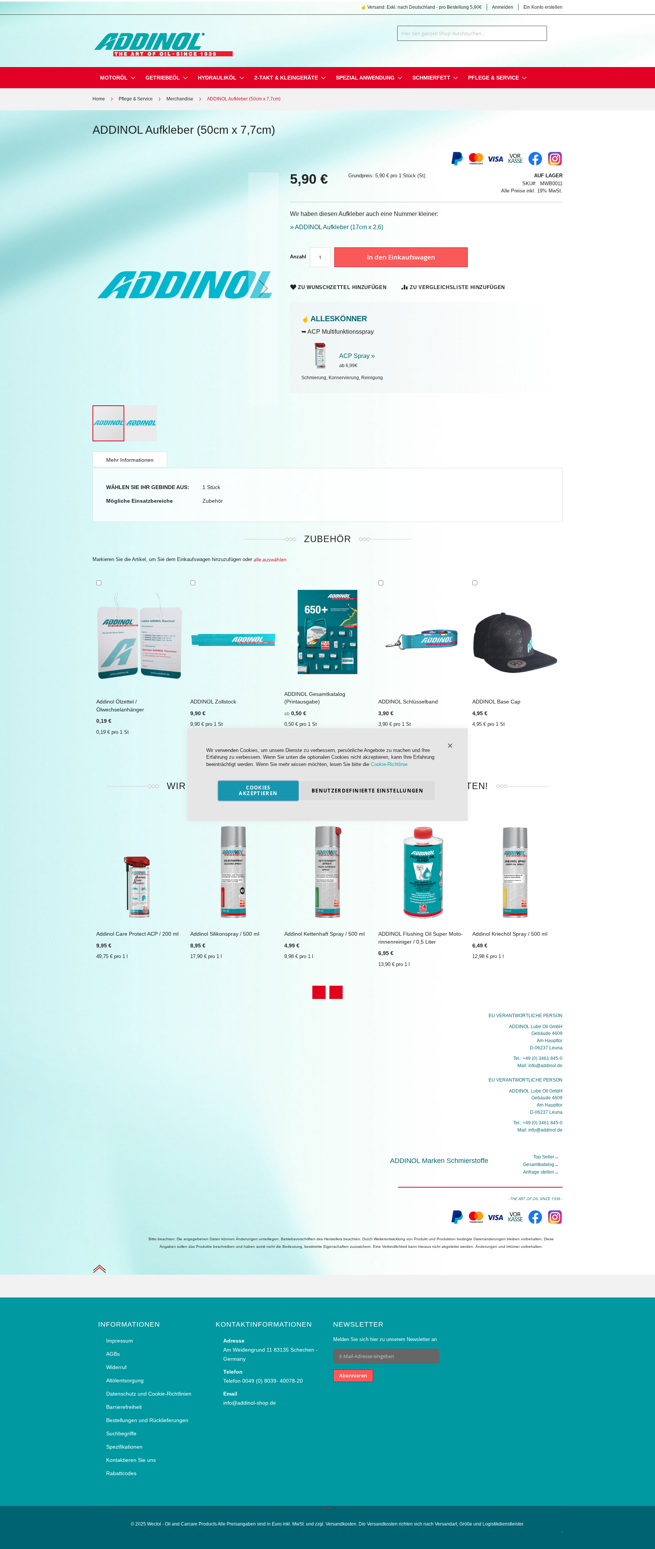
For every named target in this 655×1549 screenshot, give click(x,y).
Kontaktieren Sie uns (131, 1460)
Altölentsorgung (125, 1380)
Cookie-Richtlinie (389, 764)
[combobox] (472, 33)
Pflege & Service (136, 99)
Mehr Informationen (130, 460)
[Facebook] (535, 164)
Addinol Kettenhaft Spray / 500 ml (324, 934)
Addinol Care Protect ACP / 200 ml (137, 934)
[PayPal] (456, 1223)
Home (98, 99)
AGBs (113, 1354)
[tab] (129, 459)
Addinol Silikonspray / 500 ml (224, 934)
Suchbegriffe (121, 1433)
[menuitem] (113, 77)
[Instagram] (555, 164)
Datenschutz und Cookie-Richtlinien (148, 1394)
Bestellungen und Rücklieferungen (147, 1420)
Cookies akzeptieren (258, 790)
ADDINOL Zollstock (213, 702)
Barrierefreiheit (124, 1407)
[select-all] (270, 559)
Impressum (119, 1341)
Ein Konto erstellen (543, 7)
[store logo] (162, 39)
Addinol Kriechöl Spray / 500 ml (509, 934)
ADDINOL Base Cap (496, 702)
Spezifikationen (124, 1447)
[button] (263, 288)
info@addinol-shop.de (249, 1403)
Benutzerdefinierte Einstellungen (367, 790)
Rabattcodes (121, 1473)
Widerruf (116, 1367)
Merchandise (179, 99)
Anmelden (502, 7)
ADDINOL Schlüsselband (408, 702)
